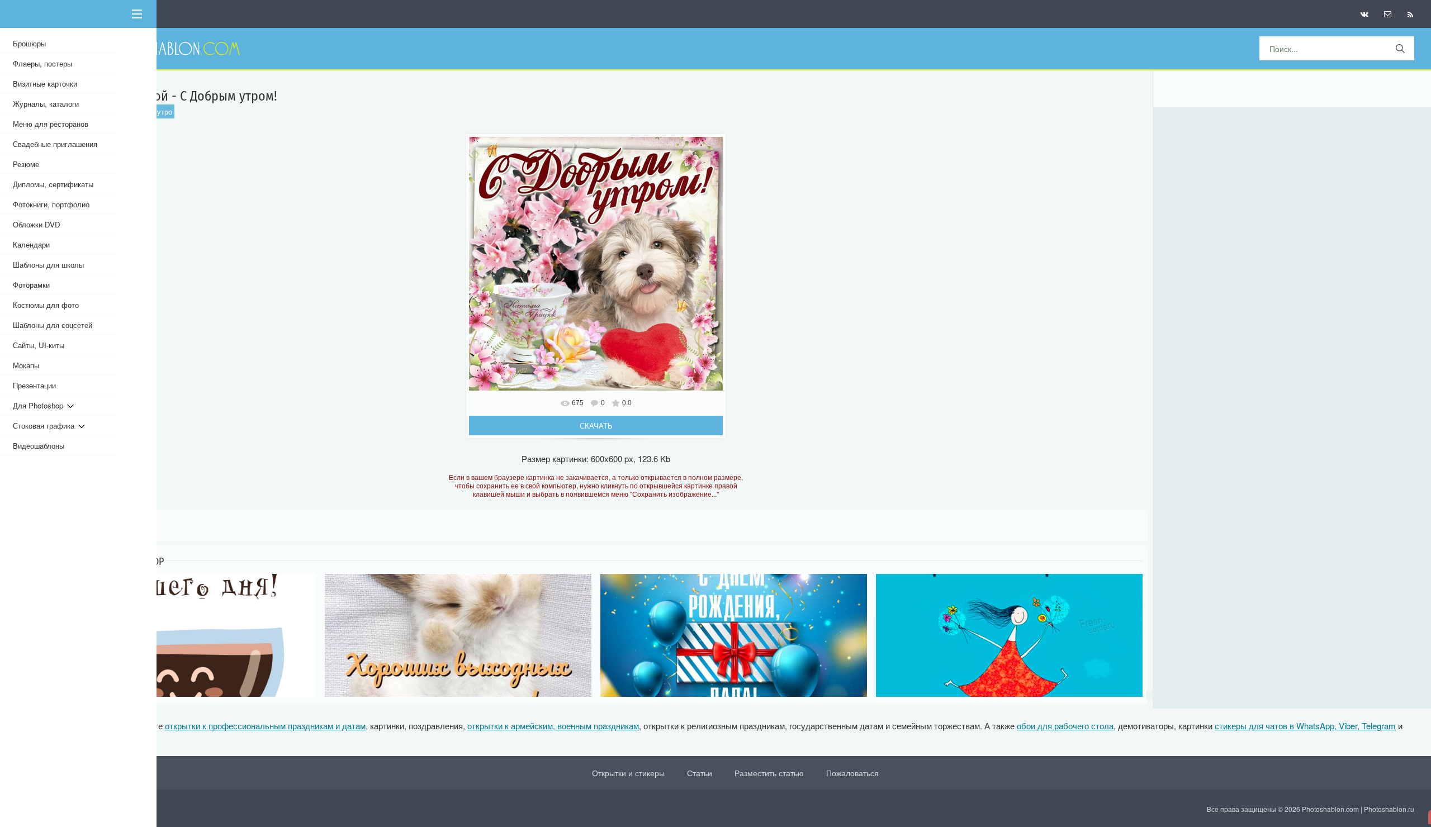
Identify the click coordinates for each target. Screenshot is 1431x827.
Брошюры (29, 43)
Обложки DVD (36, 224)
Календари (31, 244)
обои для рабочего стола (1065, 725)
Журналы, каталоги (46, 103)
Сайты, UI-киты (38, 345)
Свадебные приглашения (55, 144)
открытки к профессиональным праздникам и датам (265, 725)
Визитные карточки (45, 83)
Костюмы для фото (46, 305)
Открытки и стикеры (628, 772)
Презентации (34, 385)
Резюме (26, 164)
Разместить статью (769, 772)
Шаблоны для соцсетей (52, 325)
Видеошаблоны (38, 445)
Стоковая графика (45, 425)
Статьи (699, 772)
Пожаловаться (852, 772)
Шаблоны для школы (48, 264)
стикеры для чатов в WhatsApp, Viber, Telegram (1305, 725)
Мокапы (26, 365)
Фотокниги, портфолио (51, 204)
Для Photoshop (40, 405)
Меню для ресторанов (50, 123)
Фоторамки (31, 284)
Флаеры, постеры (42, 63)
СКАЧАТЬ (596, 425)
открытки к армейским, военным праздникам (553, 725)
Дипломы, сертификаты (53, 184)
